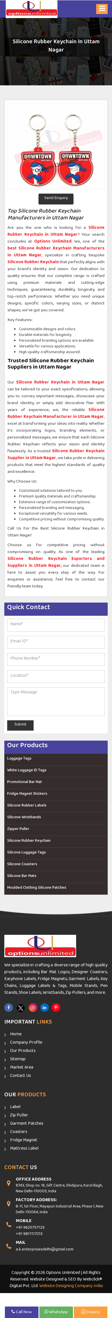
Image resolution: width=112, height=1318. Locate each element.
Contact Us (20, 1076)
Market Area (21, 1068)
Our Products (23, 1052)
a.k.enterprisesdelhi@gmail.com (45, 1250)
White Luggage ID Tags (27, 771)
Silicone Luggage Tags (26, 853)
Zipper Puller (18, 830)
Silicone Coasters (22, 865)
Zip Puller (19, 1116)
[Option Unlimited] (31, 9)
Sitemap (18, 1060)
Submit (20, 725)
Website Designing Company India (71, 1287)
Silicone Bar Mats (21, 877)
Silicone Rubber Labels (27, 806)
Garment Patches (26, 1124)
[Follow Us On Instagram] (33, 1007)
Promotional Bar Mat (24, 783)
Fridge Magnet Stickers (27, 794)
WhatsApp (58, 1312)
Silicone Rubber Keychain (29, 841)
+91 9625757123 (30, 1228)
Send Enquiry (56, 199)
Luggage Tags (19, 759)
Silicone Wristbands (24, 818)
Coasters (18, 1133)
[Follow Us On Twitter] (21, 1008)
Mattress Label (24, 1149)
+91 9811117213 (29, 1235)
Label (15, 1108)
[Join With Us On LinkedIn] (44, 1007)
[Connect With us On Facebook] (8, 1007)
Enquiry (92, 1312)
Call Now (23, 1312)
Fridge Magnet (23, 1141)
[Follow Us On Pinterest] (56, 1007)
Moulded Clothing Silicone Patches (36, 888)
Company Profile (26, 1043)
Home (16, 1035)
